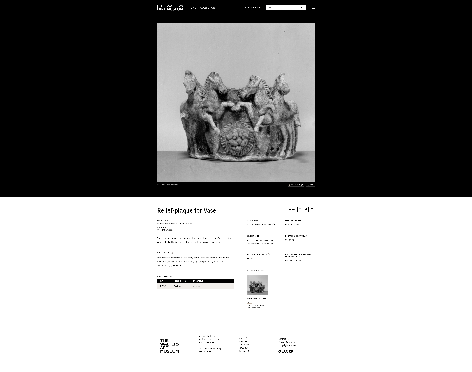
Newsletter (244, 347)
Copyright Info (285, 345)
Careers (242, 351)
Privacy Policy (285, 342)
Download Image (297, 185)
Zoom (311, 185)
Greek (160, 220)
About (241, 338)
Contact (282, 338)
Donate (242, 344)
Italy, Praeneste (254, 224)
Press (241, 341)
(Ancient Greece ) (165, 230)
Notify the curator (293, 260)
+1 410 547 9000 (207, 342)
